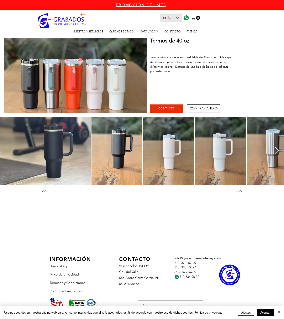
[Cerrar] (279, 312)
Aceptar (265, 312)
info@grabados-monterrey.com (197, 258)
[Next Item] (276, 151)
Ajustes (246, 312)
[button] (196, 18)
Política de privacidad (208, 312)
